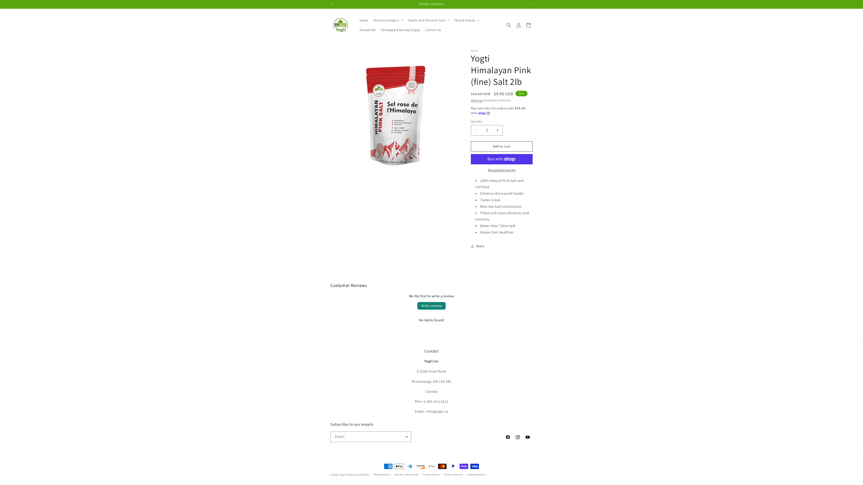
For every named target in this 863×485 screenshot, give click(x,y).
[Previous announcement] (332, 4)
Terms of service (453, 474)
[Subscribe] (406, 437)
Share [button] (480, 246)
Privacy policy (431, 474)
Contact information (406, 474)
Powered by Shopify (357, 474)
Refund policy (382, 474)
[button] (388, 20)
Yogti (343, 474)
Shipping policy (476, 474)
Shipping (476, 100)
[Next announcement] (531, 4)
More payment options (502, 170)
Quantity (476, 121)
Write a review (431, 305)
